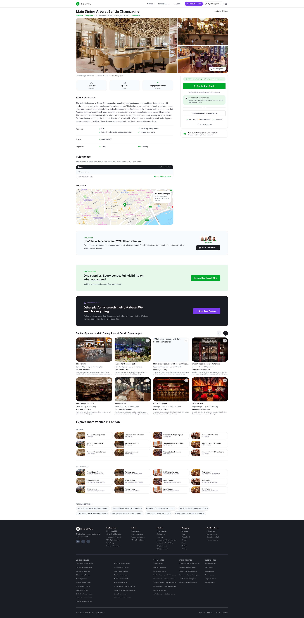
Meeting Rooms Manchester (188, 571)
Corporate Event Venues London (124, 586)
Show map (135, 15)
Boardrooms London (120, 582)
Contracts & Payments (113, 537)
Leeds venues (157, 579)
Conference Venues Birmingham (189, 575)
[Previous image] (78, 349)
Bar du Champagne (85, 15)
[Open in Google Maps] (124, 207)
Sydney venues (210, 582)
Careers (184, 540)
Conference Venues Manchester (189, 563)
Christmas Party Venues (121, 567)
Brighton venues (171, 582)
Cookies (225, 612)
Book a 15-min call (209, 247)
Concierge (160, 537)
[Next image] (109, 349)
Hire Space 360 (111, 531)
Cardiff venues (158, 586)
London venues (158, 563)
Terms (217, 612)
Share (218, 11)
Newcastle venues (170, 586)
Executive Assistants (138, 537)
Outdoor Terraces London (84, 601)
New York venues (210, 563)
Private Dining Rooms (83, 575)
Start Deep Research (208, 311)
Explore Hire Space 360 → (205, 278)
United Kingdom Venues (85, 76)
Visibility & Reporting (113, 540)
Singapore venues (210, 579)
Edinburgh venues (159, 575)
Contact (184, 546)
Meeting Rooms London (121, 579)
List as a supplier (162, 549)
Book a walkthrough (113, 546)
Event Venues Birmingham (187, 579)
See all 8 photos (218, 69)
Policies (184, 549)
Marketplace (161, 534)
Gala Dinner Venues (82, 590)
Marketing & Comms (138, 540)
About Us (185, 531)
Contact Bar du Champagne (205, 113)
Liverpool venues (158, 582)
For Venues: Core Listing (165, 543)
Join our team (211, 531)
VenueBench (186, 537)
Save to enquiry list (205, 124)
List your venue (162, 546)
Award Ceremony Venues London (124, 590)
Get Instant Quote (206, 86)
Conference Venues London (84, 563)
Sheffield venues (169, 594)
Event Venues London (83, 586)
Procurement (135, 531)
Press (183, 543)
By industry (110, 543)
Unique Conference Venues (84, 567)
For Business (163, 4)
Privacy (210, 612)
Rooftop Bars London (121, 575)
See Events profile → (164, 167)
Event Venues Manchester (187, 567)
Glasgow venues (169, 579)
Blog (183, 534)
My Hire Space (213, 4)
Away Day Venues (81, 579)
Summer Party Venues (83, 571)
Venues (150, 4)
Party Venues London (121, 571)
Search (178, 4)
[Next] (225, 333)
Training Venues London (83, 582)
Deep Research (195, 4)
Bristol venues (171, 575)
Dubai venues (209, 571)
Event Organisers (137, 534)
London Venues (102, 76)
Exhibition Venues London (84, 594)
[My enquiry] (226, 4)
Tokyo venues (209, 575)
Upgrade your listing (213, 537)
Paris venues (209, 567)
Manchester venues (159, 567)
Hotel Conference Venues (122, 563)
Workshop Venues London (122, 598)
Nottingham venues (159, 590)
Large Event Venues (120, 594)
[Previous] (219, 333)
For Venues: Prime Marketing (166, 540)
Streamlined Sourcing (113, 534)
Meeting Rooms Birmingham (188, 582)
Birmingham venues (159, 571)
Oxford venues (158, 594)
